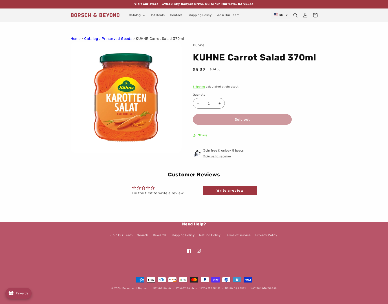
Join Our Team (121, 235)
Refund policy (162, 288)
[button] (136, 15)
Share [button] (202, 135)
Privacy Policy (266, 235)
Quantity (199, 94)
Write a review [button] (229, 190)
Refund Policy (210, 235)
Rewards (159, 235)
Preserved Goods (117, 38)
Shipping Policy (183, 235)
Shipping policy (235, 288)
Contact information (264, 288)
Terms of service (238, 235)
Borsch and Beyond (135, 288)
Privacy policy (185, 288)
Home (76, 38)
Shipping (199, 86)
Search (142, 235)
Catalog (91, 38)
